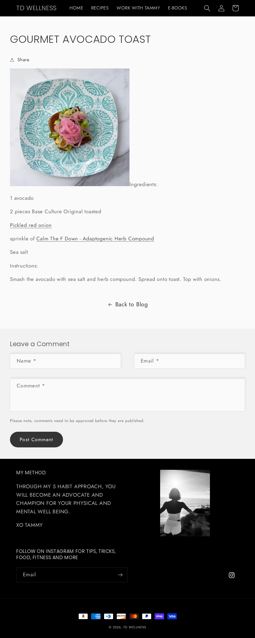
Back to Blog (131, 304)
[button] (207, 8)
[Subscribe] (120, 575)
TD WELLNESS (134, 627)
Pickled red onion (31, 225)
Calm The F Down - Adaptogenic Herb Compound (95, 238)
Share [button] (23, 59)
